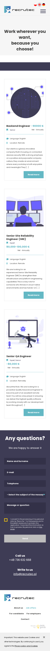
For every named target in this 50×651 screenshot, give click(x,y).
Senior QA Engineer (18, 356)
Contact (25, 619)
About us (18, 608)
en (39, 4)
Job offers (31, 608)
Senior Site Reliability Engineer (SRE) (20, 237)
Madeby (33, 626)
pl (35, 4)
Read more (33, 174)
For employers (34, 613)
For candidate (16, 613)
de (43, 4)
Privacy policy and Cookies (26, 646)
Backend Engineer (18, 125)
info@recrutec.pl (25, 574)
